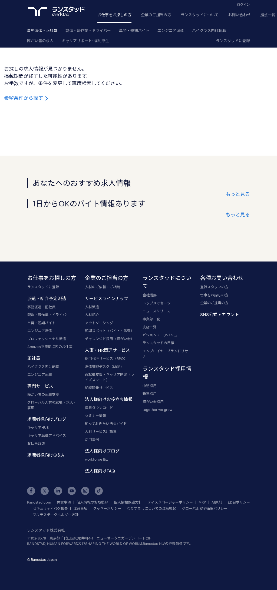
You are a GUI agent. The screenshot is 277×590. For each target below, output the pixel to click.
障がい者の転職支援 (43, 394)
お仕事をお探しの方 (114, 14)
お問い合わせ (239, 14)
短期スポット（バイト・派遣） (109, 330)
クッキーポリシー (107, 508)
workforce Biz (96, 459)
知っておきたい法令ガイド (106, 423)
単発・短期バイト (134, 30)
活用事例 (92, 439)
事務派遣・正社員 (42, 30)
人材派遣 (92, 307)
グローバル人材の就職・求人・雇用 (52, 405)
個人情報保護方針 (128, 502)
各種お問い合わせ (221, 277)
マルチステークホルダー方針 (55, 515)
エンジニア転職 (39, 374)
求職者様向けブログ (46, 418)
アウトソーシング (99, 323)
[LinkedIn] (58, 491)
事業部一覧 (151, 319)
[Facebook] (31, 491)
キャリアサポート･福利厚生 (85, 40)
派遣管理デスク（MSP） (104, 366)
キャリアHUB (38, 427)
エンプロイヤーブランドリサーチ (167, 353)
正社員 (33, 358)
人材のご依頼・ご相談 (102, 287)
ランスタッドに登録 (233, 40)
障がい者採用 (153, 402)
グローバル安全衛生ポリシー (204, 508)
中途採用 (150, 386)
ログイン (243, 4)
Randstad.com (39, 502)
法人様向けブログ (102, 450)
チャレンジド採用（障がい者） (109, 339)
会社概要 (150, 295)
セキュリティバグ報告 (50, 508)
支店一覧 (150, 327)
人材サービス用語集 (101, 431)
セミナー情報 (95, 415)
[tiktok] (99, 491)
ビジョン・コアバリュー (162, 335)
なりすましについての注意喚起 (151, 508)
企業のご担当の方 (156, 14)
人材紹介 (92, 315)
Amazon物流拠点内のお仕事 (49, 346)
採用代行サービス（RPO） (106, 358)
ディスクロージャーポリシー (170, 502)
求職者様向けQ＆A (45, 454)
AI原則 (217, 502)
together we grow (157, 409)
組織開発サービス (99, 387)
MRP (202, 502)
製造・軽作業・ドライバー (88, 30)
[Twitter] (45, 491)
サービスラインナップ (106, 298)
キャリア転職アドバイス (46, 435)
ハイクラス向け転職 (209, 30)
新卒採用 (150, 393)
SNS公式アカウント (219, 314)
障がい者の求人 (40, 40)
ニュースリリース (156, 311)
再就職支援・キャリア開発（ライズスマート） (109, 377)
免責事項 (64, 502)
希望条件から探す (24, 98)
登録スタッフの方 (214, 287)
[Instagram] (85, 491)
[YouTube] (72, 491)
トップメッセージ (157, 303)
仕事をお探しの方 (214, 295)
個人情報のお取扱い (92, 502)
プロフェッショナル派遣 (46, 339)
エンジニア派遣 (170, 30)
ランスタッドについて (200, 14)
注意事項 (80, 508)
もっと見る (238, 194)
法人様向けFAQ (100, 470)
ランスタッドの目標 (158, 343)
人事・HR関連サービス (107, 350)
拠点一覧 (267, 14)
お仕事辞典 (36, 443)
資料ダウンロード (99, 407)
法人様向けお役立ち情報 (109, 399)
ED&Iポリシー (239, 502)
